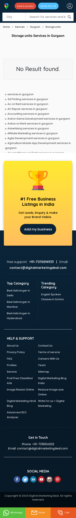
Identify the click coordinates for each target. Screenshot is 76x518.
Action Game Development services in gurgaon (38, 119)
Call (67, 512)
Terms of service (49, 352)
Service (12, 372)
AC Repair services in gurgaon (27, 109)
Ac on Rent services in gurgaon (27, 104)
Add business (25, 6)
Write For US (48, 6)
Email (42, 512)
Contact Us (45, 346)
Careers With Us (48, 359)
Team (42, 365)
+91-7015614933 (43, 444)
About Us (13, 346)
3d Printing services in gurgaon (27, 99)
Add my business (38, 229)
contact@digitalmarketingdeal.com (42, 448)
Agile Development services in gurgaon (33, 138)
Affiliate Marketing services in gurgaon (32, 133)
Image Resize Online (20, 389)
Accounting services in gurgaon (28, 114)
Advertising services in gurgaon (28, 128)
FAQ (9, 359)
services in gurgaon (20, 94)
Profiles (12, 365)
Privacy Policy (16, 352)
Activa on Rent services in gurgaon (30, 123)
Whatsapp (16, 512)
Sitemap (43, 372)
